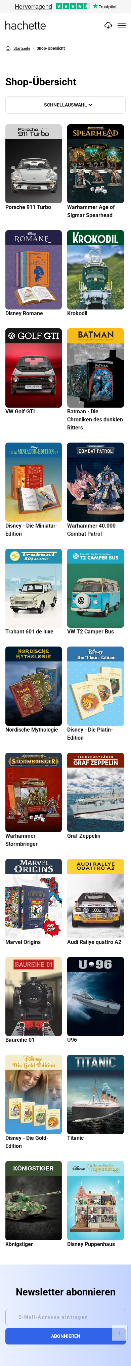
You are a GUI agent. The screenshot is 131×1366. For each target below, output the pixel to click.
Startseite (21, 48)
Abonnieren (65, 1336)
